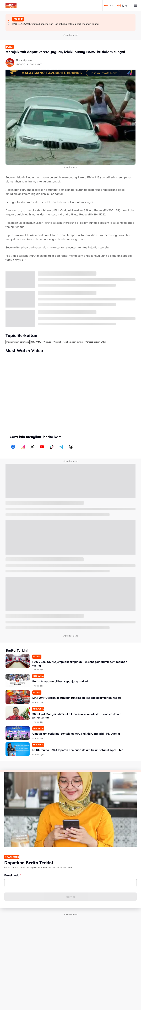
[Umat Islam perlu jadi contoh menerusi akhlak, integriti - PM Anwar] (18, 733)
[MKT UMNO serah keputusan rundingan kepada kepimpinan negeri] (18, 697)
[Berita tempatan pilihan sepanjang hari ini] (18, 680)
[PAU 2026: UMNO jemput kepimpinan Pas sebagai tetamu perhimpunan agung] (18, 661)
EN (111, 5)
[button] (8, 20)
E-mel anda (11, 875)
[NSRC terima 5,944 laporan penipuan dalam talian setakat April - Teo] (18, 749)
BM (106, 5)
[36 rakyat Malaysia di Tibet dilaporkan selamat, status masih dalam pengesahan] (18, 713)
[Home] (11, 5)
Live (125, 5)
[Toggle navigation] (135, 5)
